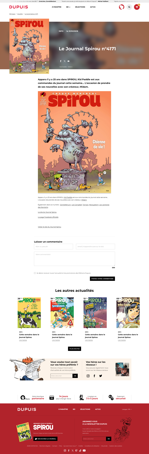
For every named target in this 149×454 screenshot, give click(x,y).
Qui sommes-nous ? (70, 446)
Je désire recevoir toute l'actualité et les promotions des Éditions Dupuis (64, 273)
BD (67, 7)
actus (92, 7)
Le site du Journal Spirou (47, 212)
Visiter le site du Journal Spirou (49, 227)
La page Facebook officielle (48, 217)
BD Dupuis (12, 14)
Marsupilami (94, 205)
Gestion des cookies (115, 446)
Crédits (80, 446)
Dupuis (19, 7)
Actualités (20, 14)
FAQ (60, 446)
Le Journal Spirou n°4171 (31, 14)
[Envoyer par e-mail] (68, 61)
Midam (70, 66)
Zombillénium (65, 205)
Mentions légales (44, 446)
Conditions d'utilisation (92, 446)
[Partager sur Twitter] (64, 61)
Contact (54, 446)
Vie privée (104, 446)
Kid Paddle (63, 66)
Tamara (85, 205)
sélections (80, 7)
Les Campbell (77, 205)
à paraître (56, 7)
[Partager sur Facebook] (61, 61)
